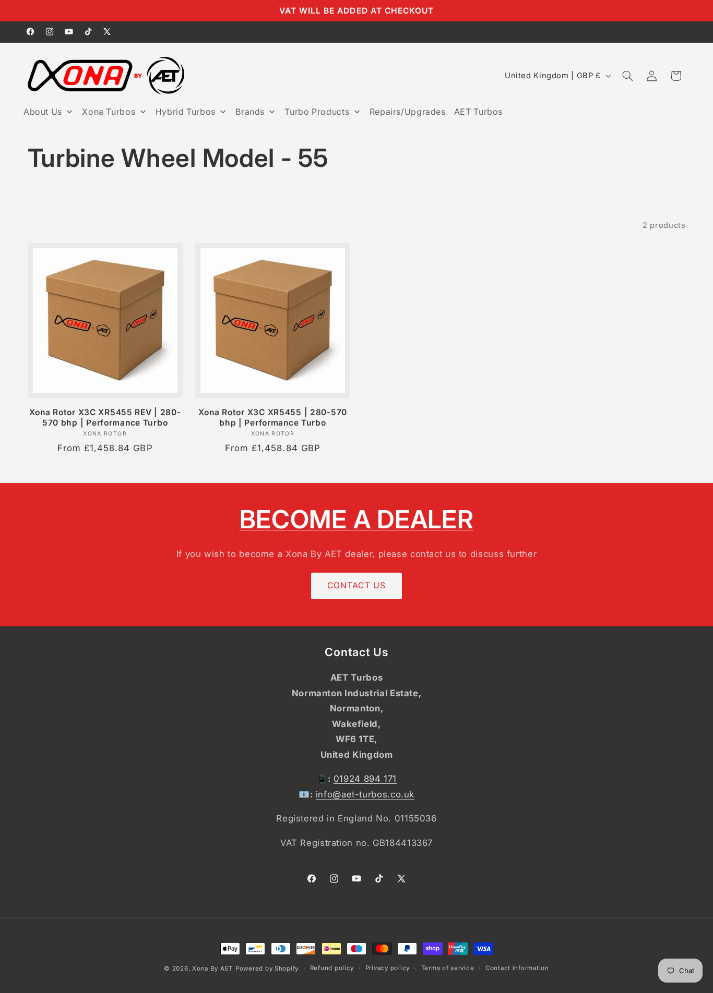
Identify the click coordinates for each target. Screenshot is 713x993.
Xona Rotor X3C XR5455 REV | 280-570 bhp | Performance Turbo (105, 417)
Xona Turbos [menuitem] (108, 111)
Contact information (517, 968)
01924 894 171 (365, 779)
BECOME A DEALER (357, 519)
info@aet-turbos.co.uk (365, 795)
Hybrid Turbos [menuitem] (186, 111)
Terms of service (447, 968)
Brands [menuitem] (250, 111)
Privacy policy (387, 968)
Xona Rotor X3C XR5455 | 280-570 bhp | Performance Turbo (272, 417)
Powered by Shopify (267, 968)
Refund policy (332, 968)
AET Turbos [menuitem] (478, 111)
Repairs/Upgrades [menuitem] (408, 111)
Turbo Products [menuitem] (316, 111)
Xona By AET (212, 968)
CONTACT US (356, 585)
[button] (627, 76)
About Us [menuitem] (42, 111)
